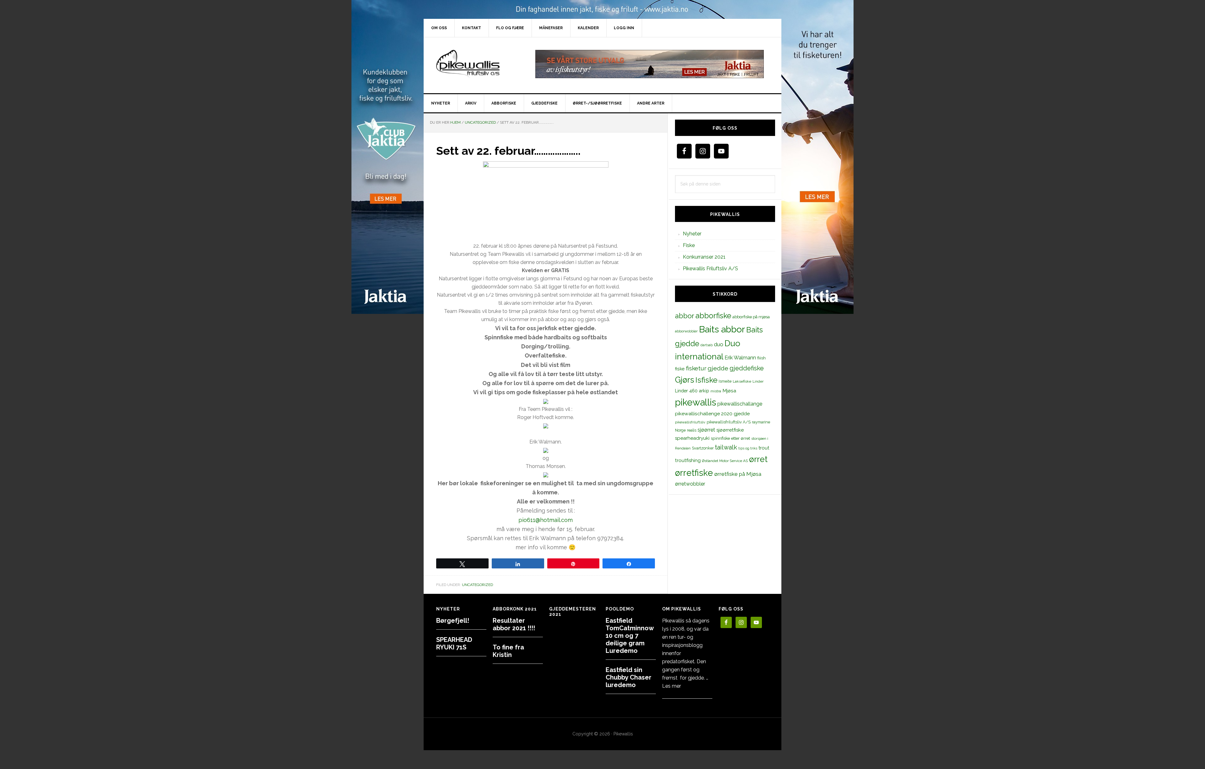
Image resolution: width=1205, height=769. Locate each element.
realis (691, 430)
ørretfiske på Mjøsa (737, 474)
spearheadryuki (692, 438)
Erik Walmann (740, 358)
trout (763, 447)
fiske (680, 368)
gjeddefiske (747, 368)
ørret (758, 459)
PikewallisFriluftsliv (477, 64)
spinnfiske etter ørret (730, 438)
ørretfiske (694, 473)
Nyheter (692, 234)
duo (718, 344)
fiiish (761, 357)
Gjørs (684, 379)
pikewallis (695, 402)
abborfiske (713, 315)
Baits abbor (722, 329)
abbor (684, 316)
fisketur (696, 368)
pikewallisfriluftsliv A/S (729, 422)
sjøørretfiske (730, 430)
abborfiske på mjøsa (751, 316)
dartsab (706, 345)
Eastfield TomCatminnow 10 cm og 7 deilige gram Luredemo (630, 635)
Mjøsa (729, 391)
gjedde (718, 368)
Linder (757, 381)
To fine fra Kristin (508, 651)
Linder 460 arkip (692, 390)
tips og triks (747, 448)
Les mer (671, 686)
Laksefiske (742, 381)
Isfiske (706, 379)
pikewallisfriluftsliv (690, 422)
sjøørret (706, 430)
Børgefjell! (452, 620)
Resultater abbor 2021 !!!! (514, 624)
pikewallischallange (739, 404)
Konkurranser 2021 (704, 257)
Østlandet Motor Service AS (725, 461)
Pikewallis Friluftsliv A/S (710, 269)
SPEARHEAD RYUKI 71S (454, 643)
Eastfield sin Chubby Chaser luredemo (628, 677)
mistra (715, 391)
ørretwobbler (690, 484)
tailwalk (726, 447)
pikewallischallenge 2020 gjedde (712, 414)
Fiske (689, 245)
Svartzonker (703, 448)
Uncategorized (477, 585)
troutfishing (688, 460)
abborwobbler (686, 331)
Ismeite (725, 381)
